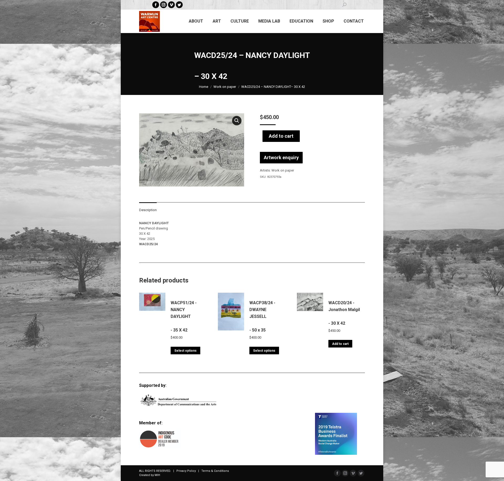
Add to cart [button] (340, 344)
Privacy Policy (186, 471)
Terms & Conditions (215, 471)
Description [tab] (148, 210)
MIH (157, 475)
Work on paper (282, 170)
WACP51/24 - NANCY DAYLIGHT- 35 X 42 (184, 316)
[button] (237, 120)
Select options (185, 350)
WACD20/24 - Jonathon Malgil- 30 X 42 (344, 313)
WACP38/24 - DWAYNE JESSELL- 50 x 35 (262, 316)
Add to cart (281, 136)
